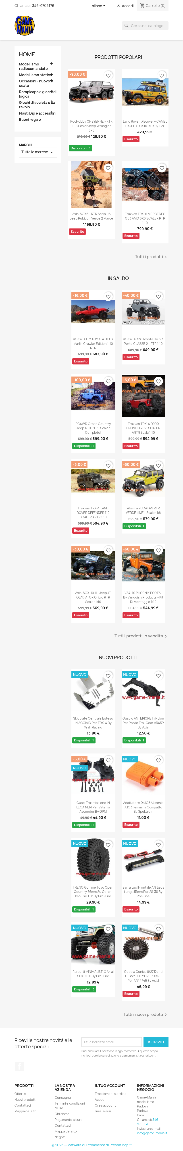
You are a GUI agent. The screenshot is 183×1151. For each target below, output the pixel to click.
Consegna (63, 1097)
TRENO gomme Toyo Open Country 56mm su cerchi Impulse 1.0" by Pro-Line (93, 891)
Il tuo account (110, 1085)
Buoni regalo (30, 119)
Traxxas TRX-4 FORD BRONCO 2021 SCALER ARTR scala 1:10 (143, 428)
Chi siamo (62, 1114)
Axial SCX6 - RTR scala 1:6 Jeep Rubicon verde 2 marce (91, 216)
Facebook (19, 1066)
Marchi (25, 145)
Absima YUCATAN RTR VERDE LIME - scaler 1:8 (143, 510)
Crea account (105, 1105)
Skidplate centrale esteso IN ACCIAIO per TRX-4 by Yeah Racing (93, 722)
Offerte (20, 1094)
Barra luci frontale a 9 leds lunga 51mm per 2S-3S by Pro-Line (143, 891)
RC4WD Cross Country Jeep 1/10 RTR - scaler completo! (93, 428)
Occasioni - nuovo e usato (36, 83)
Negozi (60, 1137)
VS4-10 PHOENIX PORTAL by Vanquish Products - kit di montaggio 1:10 (143, 597)
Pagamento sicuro (69, 1120)
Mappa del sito (26, 1111)
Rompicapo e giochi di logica (37, 94)
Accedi (100, 1099)
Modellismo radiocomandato (33, 66)
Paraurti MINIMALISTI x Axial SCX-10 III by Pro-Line (93, 973)
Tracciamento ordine (111, 1094)
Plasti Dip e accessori (37, 113)
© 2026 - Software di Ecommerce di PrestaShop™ (92, 1145)
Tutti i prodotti (151, 257)
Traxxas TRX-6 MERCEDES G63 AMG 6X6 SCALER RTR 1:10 (145, 218)
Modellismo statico (35, 75)
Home (27, 54)
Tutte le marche (37, 152)
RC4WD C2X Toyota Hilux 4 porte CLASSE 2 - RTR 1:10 (143, 341)
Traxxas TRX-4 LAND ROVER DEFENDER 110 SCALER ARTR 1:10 (93, 512)
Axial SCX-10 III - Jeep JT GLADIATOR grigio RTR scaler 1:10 (93, 597)
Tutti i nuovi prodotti (145, 1014)
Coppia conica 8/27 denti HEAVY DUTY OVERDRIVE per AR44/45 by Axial (143, 976)
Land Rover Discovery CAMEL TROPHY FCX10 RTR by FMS (145, 123)
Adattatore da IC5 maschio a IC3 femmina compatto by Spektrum (143, 807)
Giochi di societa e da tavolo (37, 104)
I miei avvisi (103, 1111)
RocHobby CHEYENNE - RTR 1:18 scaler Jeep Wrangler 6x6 (91, 125)
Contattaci (23, 1105)
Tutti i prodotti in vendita (141, 636)
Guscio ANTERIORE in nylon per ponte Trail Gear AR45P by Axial (143, 722)
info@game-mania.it (152, 1133)
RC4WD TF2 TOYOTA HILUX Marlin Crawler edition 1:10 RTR (93, 343)
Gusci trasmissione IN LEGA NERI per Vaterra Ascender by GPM (93, 807)
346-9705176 (43, 5)
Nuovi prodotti (25, 1099)
